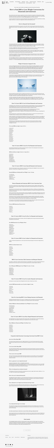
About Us (6, 437)
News (17, 7)
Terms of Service (17, 437)
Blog (9, 437)
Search (13, 437)
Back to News (27, 430)
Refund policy (23, 437)
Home (15, 7)
